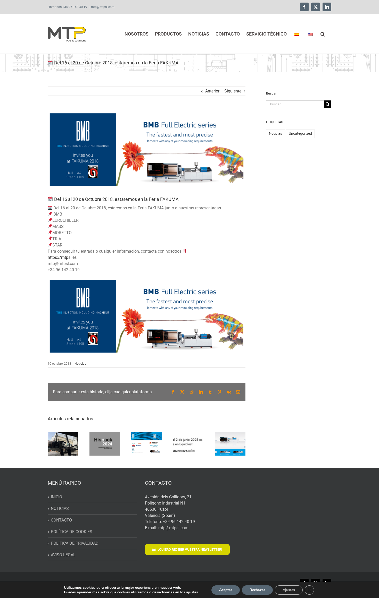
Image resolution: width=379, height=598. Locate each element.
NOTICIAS (60, 508)
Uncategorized (300, 133)
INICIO (56, 496)
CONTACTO (61, 520)
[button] (322, 34)
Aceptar (225, 589)
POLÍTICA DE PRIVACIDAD (74, 543)
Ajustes (289, 589)
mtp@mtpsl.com (102, 7)
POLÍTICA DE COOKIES (71, 531)
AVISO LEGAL (63, 554)
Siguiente (232, 91)
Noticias (80, 363)
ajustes (192, 592)
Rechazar (257, 589)
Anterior (212, 91)
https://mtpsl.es (62, 257)
